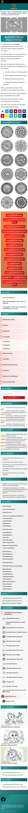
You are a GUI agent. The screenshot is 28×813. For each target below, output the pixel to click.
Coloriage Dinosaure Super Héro (14, 259)
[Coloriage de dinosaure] (7, 132)
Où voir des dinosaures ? (9, 297)
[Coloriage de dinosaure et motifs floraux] (21, 188)
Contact (15, 805)
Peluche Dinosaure (8, 562)
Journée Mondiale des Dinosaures (11, 772)
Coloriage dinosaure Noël (14, 245)
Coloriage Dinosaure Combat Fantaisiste (14, 231)
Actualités (5, 325)
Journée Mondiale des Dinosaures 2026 (13, 784)
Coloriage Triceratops (20, 277)
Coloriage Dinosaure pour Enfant (14, 250)
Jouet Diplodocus (7, 532)
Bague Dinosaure (7, 569)
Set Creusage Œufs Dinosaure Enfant (12, 600)
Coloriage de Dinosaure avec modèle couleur (15, 221)
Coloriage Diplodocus (14, 263)
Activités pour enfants (8, 319)
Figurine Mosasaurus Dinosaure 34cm (12, 598)
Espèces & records (7, 353)
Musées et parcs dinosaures (10, 364)
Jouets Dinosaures (8, 529)
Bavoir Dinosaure (7, 571)
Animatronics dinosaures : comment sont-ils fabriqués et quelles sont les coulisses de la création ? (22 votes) (14, 412)
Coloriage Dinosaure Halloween (14, 236)
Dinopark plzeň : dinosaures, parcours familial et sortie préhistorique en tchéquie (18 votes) (13, 420)
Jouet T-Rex (6, 537)
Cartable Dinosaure (8, 574)
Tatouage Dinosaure (8, 556)
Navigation (3, 805)
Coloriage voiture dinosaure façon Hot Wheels (14, 283)
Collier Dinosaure (7, 579)
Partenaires (9, 805)
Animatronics (6, 331)
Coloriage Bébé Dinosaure (14, 215)
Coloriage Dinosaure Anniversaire (14, 227)
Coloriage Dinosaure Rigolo (14, 254)
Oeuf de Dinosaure (8, 554)
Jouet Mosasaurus (7, 535)
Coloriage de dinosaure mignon (9, 745)
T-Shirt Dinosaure (7, 586)
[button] (2, 111)
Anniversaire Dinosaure (9, 509)
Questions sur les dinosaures (10, 376)
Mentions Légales (13, 807)
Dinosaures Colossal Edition (10, 545)
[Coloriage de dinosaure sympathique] (14, 718)
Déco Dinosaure (7, 506)
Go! (14, 397)
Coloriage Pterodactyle (14, 268)
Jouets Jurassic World (8, 542)
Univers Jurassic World (9, 382)
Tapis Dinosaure (7, 525)
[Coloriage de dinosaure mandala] (21, 202)
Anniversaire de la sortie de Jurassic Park (13, 775)
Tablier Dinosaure (7, 589)
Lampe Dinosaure (7, 521)
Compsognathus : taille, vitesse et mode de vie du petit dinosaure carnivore (15, 307)
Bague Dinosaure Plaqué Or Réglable (12, 603)
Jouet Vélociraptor (7, 540)
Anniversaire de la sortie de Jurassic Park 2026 (14, 786)
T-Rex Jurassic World (8, 548)
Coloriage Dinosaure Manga (14, 240)
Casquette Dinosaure (8, 576)
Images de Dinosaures (10, 696)
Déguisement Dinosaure (9, 581)
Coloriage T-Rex (7, 277)
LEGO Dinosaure (7, 551)
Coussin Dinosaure (7, 518)
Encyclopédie (6, 336)
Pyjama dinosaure (7, 584)
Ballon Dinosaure (7, 512)
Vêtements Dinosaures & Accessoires (13, 566)
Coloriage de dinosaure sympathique (10, 727)
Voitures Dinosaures (8, 559)
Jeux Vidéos (6, 359)
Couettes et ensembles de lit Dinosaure (13, 516)
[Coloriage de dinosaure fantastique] (7, 202)
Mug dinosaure (6, 523)
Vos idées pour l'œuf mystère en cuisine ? (13, 462)
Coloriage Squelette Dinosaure (15, 273)
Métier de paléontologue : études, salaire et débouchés (14, 302)
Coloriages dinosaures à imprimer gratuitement (13, 613)
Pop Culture (6, 370)
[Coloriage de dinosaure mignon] (14, 736)
